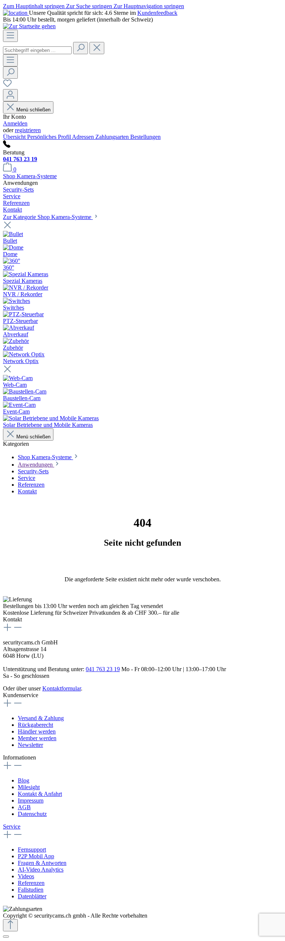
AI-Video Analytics (40, 869)
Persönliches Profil (49, 137)
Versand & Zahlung (41, 718)
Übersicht (15, 137)
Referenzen (31, 883)
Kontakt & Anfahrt (40, 794)
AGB (24, 807)
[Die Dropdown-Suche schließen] (96, 48)
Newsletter (30, 745)
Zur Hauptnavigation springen (149, 6)
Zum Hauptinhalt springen (34, 6)
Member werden (37, 738)
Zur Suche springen (90, 6)
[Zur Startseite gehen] (29, 26)
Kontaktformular (61, 688)
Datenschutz (32, 814)
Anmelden (15, 123)
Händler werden (37, 731)
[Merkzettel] (7, 85)
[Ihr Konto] (10, 95)
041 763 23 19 (20, 159)
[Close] (6, 936)
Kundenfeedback (157, 13)
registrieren (28, 130)
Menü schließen (33, 109)
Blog (23, 780)
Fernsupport (32, 849)
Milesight (29, 787)
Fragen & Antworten (42, 863)
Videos (26, 876)
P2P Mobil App (36, 856)
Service (11, 826)
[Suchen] (80, 48)
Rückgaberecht (35, 725)
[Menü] (10, 36)
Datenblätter (32, 896)
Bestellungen (145, 137)
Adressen (83, 137)
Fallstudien (30, 889)
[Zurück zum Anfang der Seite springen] (10, 925)
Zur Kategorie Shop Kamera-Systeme (48, 217)
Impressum (30, 800)
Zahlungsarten (112, 137)
